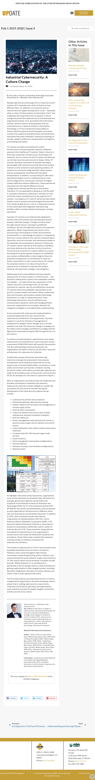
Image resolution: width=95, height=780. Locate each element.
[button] (72, 13)
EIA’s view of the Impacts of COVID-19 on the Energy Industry (78, 104)
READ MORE (72, 75)
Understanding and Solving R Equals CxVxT (77, 178)
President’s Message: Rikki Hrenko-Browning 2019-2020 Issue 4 (78, 251)
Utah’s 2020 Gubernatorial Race (77, 213)
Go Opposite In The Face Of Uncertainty (78, 141)
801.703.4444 (49, 760)
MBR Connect (58, 773)
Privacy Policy (84, 773)
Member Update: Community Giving (77, 66)
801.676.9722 (80, 761)
